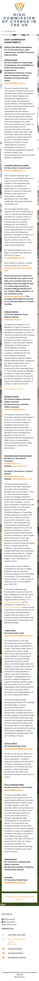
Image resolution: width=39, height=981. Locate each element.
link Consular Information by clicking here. (18, 268)
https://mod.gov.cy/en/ (13, 389)
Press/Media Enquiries (17, 957)
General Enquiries (15, 949)
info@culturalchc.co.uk (14, 476)
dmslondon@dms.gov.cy (14, 409)
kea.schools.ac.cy (20, 466)
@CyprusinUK (9, 919)
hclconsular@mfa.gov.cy (14, 170)
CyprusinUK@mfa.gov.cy (15, 83)
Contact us (7, 929)
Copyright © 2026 (9, 972)
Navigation (9, 31)
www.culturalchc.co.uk (22, 479)
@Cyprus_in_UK (10, 924)
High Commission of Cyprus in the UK (19, 20)
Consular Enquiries (15, 953)
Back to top (19, 977)
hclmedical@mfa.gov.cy (14, 258)
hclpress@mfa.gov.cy (13, 790)
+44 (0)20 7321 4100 (16, 935)
